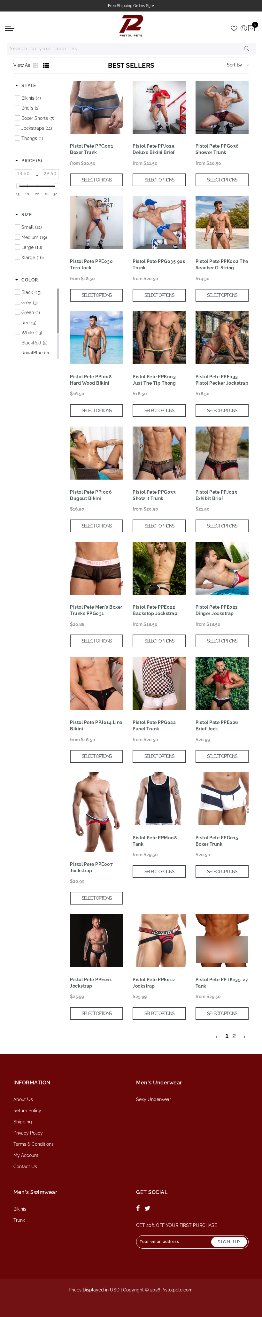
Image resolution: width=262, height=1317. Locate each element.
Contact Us (25, 1166)
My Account (25, 1155)
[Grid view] (36, 65)
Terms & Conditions (33, 1144)
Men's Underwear (159, 1083)
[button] (25, 85)
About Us (23, 1099)
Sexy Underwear (153, 1099)
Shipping (22, 1121)
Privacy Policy (28, 1133)
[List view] (46, 65)
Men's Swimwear (35, 1192)
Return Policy (27, 1110)
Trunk (19, 1220)
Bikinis (19, 1209)
